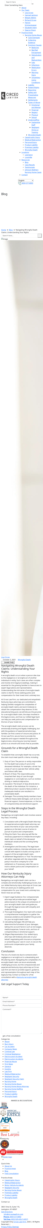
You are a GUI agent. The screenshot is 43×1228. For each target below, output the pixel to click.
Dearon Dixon (30, 30)
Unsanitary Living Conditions (36, 80)
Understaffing (33, 120)
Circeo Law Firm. (20, 1222)
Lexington (29, 155)
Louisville (28, 157)
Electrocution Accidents (14, 1059)
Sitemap (15, 1227)
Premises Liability (32, 147)
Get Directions (7, 1212)
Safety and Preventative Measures (33, 95)
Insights (8, 1069)
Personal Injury (31, 142)
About (24, 8)
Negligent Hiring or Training (35, 130)
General (8, 1066)
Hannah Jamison (31, 15)
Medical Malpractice (33, 140)
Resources (26, 160)
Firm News (9, 1064)
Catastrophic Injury (32, 137)
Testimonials (30, 167)
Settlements (33, 100)
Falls (33, 62)
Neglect (35, 112)
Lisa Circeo (29, 13)
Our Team (25, 10)
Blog (26, 162)
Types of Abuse (34, 102)
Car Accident (10, 1046)
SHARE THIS (9, 662)
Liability (31, 85)
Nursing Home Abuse (33, 35)
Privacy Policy (6, 1227)
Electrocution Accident (13, 1056)
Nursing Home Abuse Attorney (17, 1086)
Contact (25, 175)
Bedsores (35, 47)
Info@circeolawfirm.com (13, 1214)
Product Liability (31, 145)
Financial (35, 110)
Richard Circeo (30, 20)
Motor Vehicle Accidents (14, 1185)
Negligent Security (12, 1076)
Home (3, 230)
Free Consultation (12, 1173)
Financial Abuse (11, 1061)
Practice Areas (27, 32)
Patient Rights (33, 87)
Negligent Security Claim (14, 1079)
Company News (11, 1049)
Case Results (30, 165)
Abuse (7, 1041)
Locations (25, 152)
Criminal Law (10, 1051)
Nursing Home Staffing (14, 1089)
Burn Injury (9, 1044)
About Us (8, 1166)
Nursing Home (10, 1081)
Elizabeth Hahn (31, 27)
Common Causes (35, 45)
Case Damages (34, 37)
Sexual (34, 117)
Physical (35, 115)
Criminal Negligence (12, 1054)
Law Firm (8, 1071)
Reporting (32, 90)
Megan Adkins (30, 18)
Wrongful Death (34, 135)
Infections (35, 65)
